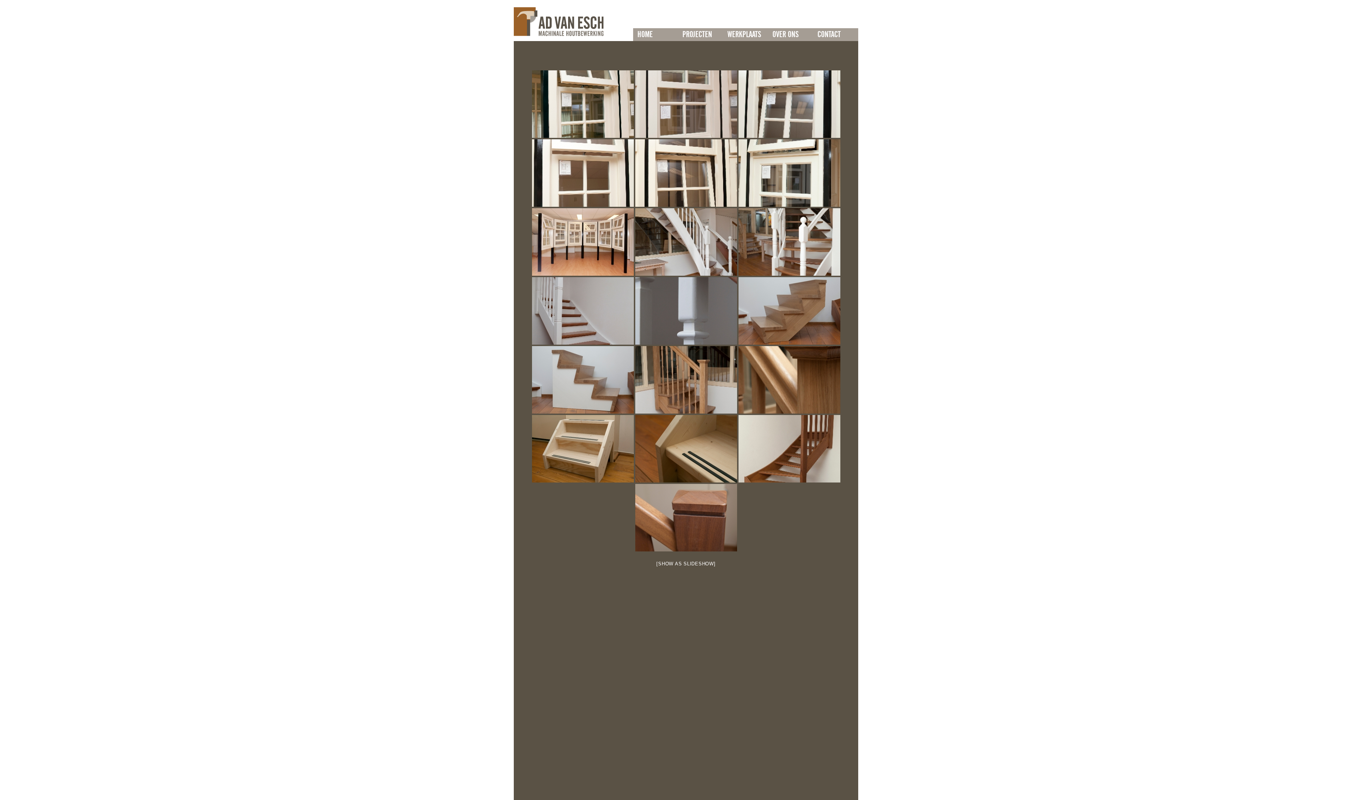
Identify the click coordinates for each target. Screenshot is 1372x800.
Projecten (697, 34)
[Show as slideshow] (685, 563)
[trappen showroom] (686, 242)
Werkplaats (744, 34)
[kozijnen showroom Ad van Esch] (583, 104)
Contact (829, 34)
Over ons (785, 34)
